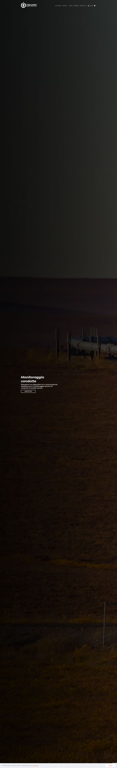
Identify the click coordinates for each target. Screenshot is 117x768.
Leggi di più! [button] (35, 765)
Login (91, 5)
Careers (76, 5)
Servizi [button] (64, 5)
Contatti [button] (83, 5)
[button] (94, 5)
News (71, 5)
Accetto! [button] (110, 765)
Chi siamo (58, 5)
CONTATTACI (26, 391)
